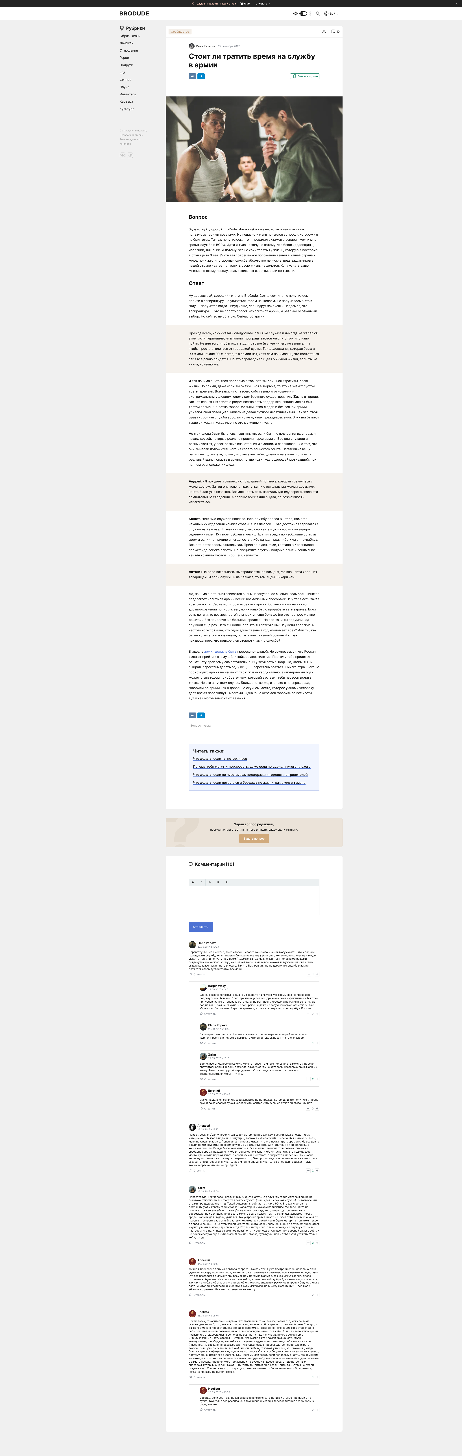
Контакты (125, 143)
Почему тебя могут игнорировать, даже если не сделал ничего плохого (252, 766)
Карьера (126, 101)
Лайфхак (126, 43)
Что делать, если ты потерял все (220, 758)
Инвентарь (128, 94)
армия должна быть (220, 651)
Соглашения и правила (133, 130)
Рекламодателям (130, 139)
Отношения (129, 50)
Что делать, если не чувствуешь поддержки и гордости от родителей (250, 774)
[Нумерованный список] (226, 882)
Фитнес (125, 79)
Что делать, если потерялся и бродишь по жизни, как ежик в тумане (249, 782)
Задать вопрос (254, 838)
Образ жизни (130, 36)
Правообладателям (131, 134)
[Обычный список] (218, 882)
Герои (124, 57)
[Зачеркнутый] (209, 882)
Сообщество (180, 31)
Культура (127, 109)
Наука (124, 87)
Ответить (199, 974)
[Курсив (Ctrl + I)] (201, 882)
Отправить (200, 926)
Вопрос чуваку (201, 725)
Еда (122, 72)
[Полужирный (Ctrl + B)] (193, 882)
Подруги (126, 65)
